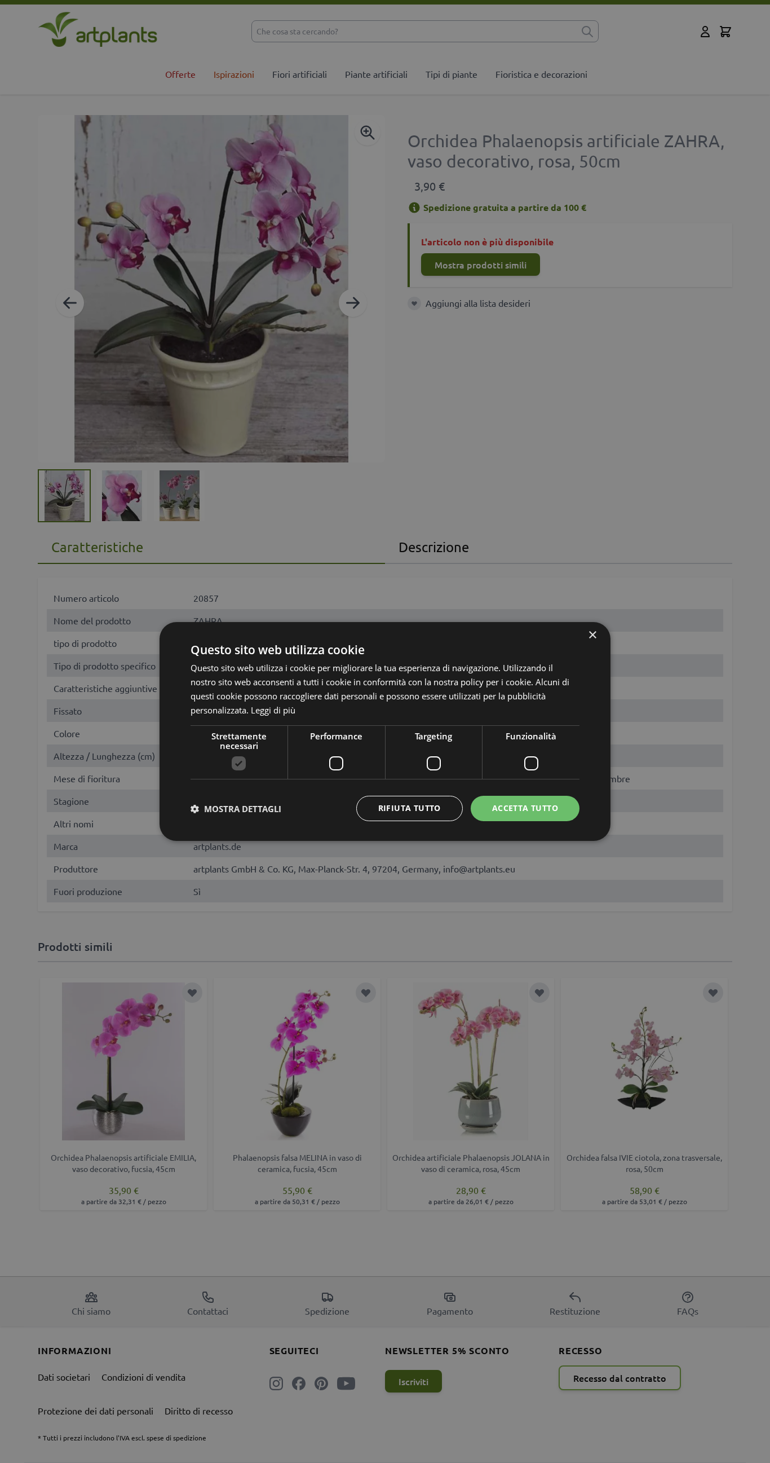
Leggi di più (273, 710)
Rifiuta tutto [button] (409, 808)
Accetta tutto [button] (525, 808)
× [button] (592, 635)
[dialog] (385, 731)
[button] (236, 809)
